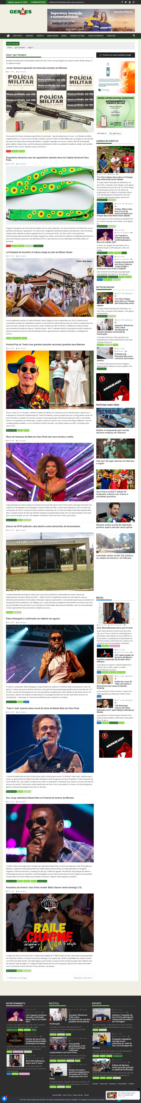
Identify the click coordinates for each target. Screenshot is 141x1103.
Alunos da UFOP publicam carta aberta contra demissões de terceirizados (43, 526)
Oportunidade (101, 369)
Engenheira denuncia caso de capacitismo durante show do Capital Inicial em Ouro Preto (47, 158)
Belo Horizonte (113, 277)
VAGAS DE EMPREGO (96, 36)
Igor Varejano (22, 72)
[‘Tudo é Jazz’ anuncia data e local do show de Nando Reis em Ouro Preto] (50, 743)
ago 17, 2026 (120, 650)
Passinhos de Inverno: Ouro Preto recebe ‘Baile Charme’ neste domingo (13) (44, 887)
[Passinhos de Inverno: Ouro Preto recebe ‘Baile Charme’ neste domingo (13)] (50, 923)
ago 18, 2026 (102, 625)
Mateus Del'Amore (33, 1036)
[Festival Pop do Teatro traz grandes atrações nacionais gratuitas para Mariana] (50, 380)
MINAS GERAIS (52, 36)
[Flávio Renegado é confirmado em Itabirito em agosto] (50, 654)
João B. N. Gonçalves (122, 233)
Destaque (15, 151)
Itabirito (26, 702)
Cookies (131, 1084)
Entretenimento (114, 646)
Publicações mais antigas (18, 978)
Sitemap (112, 1084)
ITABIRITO (40, 36)
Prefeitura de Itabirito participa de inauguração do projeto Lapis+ (74, 2)
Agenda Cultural (77, 36)
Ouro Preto (29, 246)
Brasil (99, 646)
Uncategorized (38, 246)
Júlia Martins (120, 351)
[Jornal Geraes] (8, 35)
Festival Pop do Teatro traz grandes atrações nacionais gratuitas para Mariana (45, 344)
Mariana (21, 151)
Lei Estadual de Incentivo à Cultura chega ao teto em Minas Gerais (39, 252)
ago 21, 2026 (102, 174)
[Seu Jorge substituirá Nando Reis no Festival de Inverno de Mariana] (50, 833)
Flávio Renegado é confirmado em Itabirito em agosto (33, 618)
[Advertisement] (115, 577)
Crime (8, 151)
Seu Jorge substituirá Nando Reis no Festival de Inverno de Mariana (40, 797)
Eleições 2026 (114, 723)
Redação (112, 174)
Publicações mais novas (82, 978)
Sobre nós (104, 1084)
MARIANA (29, 36)
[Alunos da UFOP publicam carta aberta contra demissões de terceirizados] (50, 561)
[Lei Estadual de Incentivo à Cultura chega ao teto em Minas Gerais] (50, 287)
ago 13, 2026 (120, 700)
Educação (9, 612)
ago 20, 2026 (120, 204)
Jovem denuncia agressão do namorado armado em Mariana (36, 68)
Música (124, 253)
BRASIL (64, 36)
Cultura (14, 246)
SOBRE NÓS (111, 36)
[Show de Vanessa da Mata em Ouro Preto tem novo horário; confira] (50, 472)
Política (24, 338)
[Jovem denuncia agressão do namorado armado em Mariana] (50, 103)
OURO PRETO (17, 36)
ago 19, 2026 (120, 257)
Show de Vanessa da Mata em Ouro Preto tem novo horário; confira (39, 436)
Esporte (95, 1030)
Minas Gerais (16, 338)
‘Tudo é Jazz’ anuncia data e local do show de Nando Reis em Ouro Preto (42, 708)
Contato (95, 1084)
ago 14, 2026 (120, 676)
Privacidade (122, 1084)
